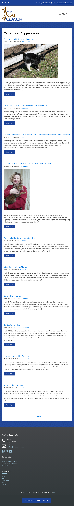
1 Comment (24, 240)
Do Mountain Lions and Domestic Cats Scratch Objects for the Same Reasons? (37, 135)
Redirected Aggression (13, 385)
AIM (54, 492)
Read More (9, 94)
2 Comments (23, 137)
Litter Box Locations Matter (15, 267)
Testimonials (5, 480)
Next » (40, 417)
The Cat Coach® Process (9, 464)
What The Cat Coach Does (9, 462)
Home (3, 476)
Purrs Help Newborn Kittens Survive (19, 238)
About (3, 478)
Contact (4, 484)
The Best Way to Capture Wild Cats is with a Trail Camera (28, 164)
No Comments (26, 41)
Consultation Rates (7, 466)
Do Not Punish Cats (12, 325)
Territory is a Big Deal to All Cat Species (20, 39)
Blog (3, 482)
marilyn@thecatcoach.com (64, 3)
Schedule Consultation (36, 501)
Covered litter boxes (12, 296)
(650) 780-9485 (45, 3)
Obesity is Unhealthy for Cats (16, 356)
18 (37, 417)
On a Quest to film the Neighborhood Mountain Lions (26, 106)
